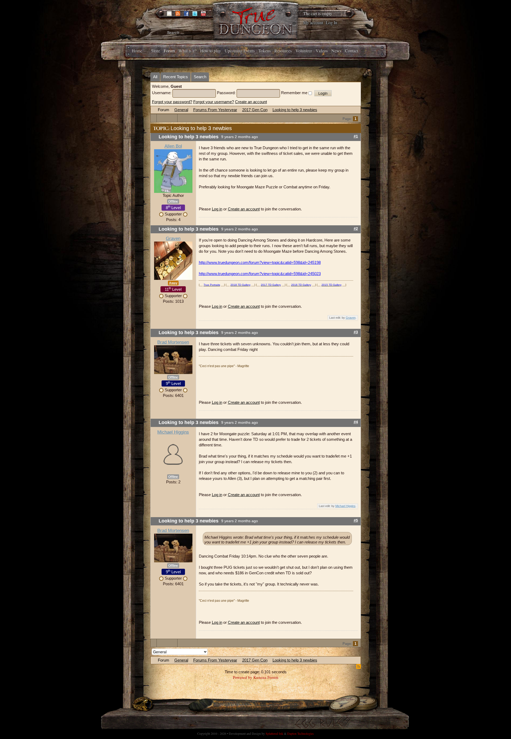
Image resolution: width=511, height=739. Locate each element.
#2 (356, 229)
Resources (283, 50)
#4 (356, 422)
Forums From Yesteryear (215, 109)
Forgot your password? (172, 101)
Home (137, 50)
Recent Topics (175, 76)
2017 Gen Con (254, 109)
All (155, 76)
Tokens (264, 50)
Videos (322, 50)
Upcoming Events (240, 50)
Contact (351, 50)
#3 (356, 332)
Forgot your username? (213, 101)
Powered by (242, 677)
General (181, 109)
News (336, 50)
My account (313, 22)
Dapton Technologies (300, 733)
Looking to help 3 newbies (295, 109)
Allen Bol (173, 146)
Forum (169, 50)
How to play (210, 50)
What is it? (187, 50)
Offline (173, 201)
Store (155, 50)
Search (200, 76)
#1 (356, 136)
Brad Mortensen (173, 342)
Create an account (251, 101)
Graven (173, 238)
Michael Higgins (173, 432)
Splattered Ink (274, 733)
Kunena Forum (265, 677)
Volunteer (303, 50)
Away (173, 283)
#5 (356, 520)
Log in (217, 209)
